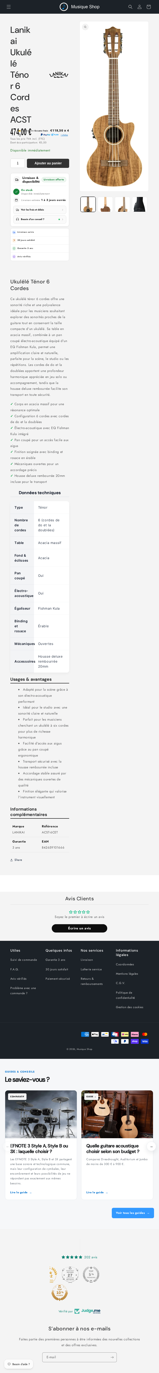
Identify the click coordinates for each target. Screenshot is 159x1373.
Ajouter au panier (48, 163)
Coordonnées (125, 964)
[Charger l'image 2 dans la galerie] (105, 204)
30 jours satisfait (57, 969)
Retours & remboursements (92, 981)
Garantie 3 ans (55, 960)
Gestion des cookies (129, 1007)
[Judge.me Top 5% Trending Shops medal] (91, 1274)
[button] (8, 6)
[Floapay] (54, 135)
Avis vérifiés (24, 256)
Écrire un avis (79, 928)
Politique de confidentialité (125, 995)
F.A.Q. (14, 969)
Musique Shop (84, 1049)
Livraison (87, 960)
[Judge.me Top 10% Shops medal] (59, 1292)
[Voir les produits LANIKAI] (58, 75)
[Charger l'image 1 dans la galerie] (88, 204)
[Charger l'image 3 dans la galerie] (122, 204)
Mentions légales (127, 974)
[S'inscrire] (112, 1357)
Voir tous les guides (133, 1213)
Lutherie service (91, 969)
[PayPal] (45, 135)
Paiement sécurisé (58, 979)
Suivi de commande (23, 960)
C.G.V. (120, 983)
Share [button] (18, 860)
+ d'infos (64, 135)
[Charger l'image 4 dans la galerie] (139, 204)
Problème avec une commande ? (23, 990)
